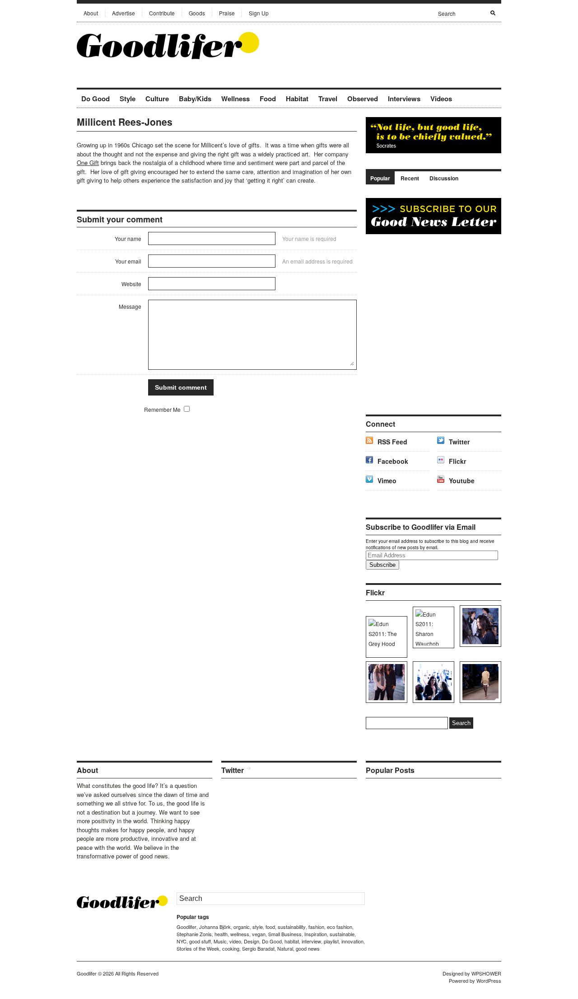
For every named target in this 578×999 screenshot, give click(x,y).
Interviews (404, 99)
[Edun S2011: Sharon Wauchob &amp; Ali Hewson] (385, 682)
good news (308, 948)
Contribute (162, 13)
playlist (331, 941)
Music (220, 941)
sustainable (342, 934)
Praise (227, 13)
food (270, 926)
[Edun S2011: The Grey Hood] (385, 637)
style (257, 926)
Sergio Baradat (258, 948)
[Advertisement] (395, 44)
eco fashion (339, 926)
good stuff (200, 941)
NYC (181, 941)
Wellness (235, 99)
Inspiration (315, 934)
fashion (316, 926)
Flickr (457, 461)
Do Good (95, 99)
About (91, 13)
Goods (197, 13)
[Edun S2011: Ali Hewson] (479, 626)
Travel (327, 99)
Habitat (297, 99)
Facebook (393, 461)
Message (130, 306)
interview (311, 941)
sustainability (292, 926)
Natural (285, 948)
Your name (128, 238)
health (221, 934)
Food (268, 99)
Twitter (459, 441)
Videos (441, 99)
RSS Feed (392, 441)
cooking (230, 948)
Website (131, 283)
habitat (291, 941)
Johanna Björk (215, 926)
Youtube (462, 480)
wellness (239, 934)
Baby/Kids (195, 99)
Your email (128, 261)
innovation (352, 941)
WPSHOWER (486, 973)
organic (241, 926)
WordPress (488, 980)
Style (127, 99)
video (235, 941)
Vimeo (387, 480)
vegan (259, 934)
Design (251, 941)
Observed (362, 99)
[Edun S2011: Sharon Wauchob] (432, 627)
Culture (157, 99)
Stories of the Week (198, 948)
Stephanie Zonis (194, 934)
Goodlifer (186, 926)
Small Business (285, 934)
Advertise (123, 13)
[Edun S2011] (479, 682)
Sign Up (259, 13)
